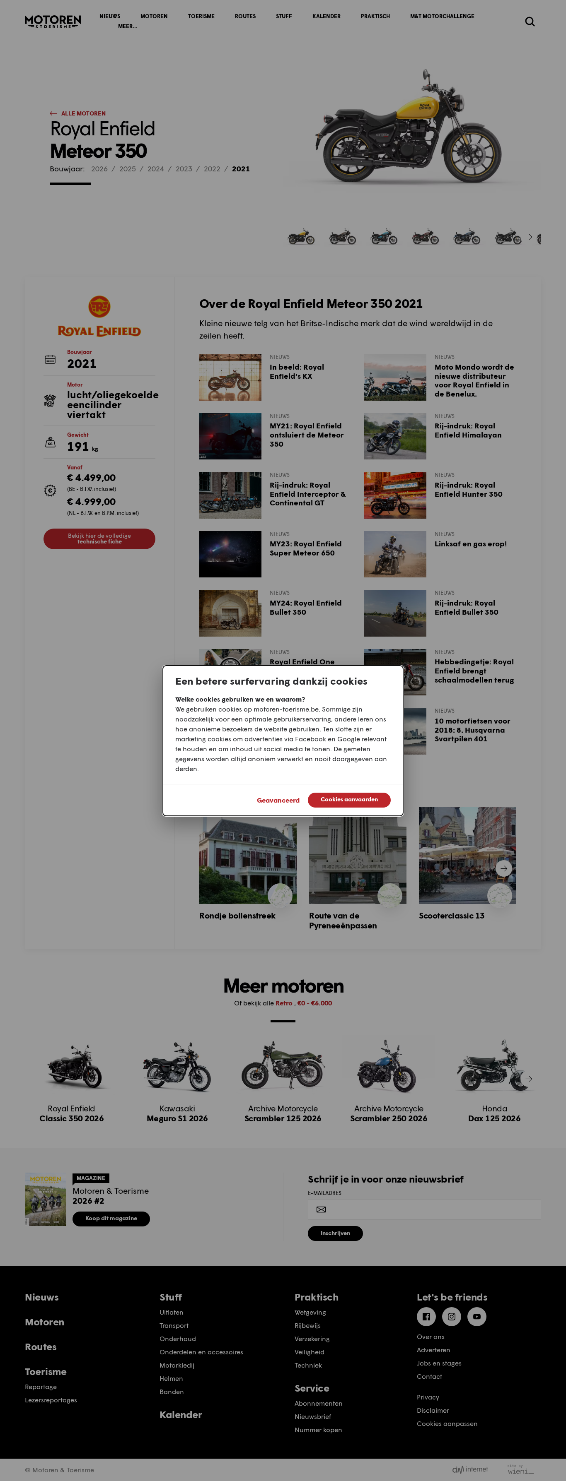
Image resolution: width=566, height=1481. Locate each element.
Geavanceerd (278, 800)
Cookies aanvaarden (349, 799)
